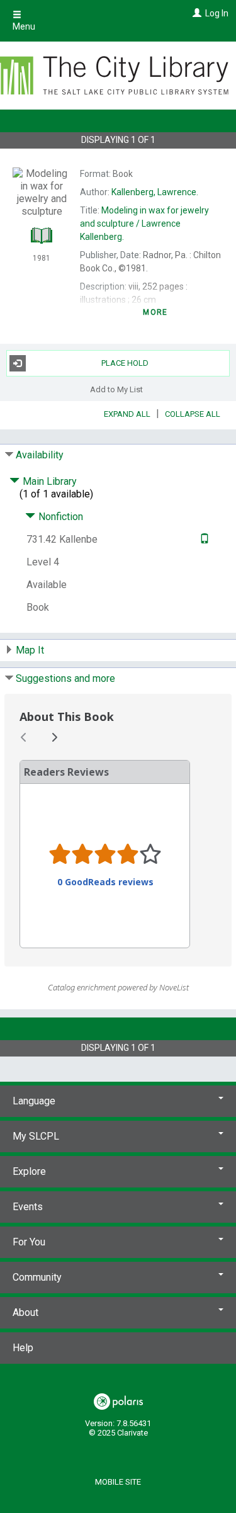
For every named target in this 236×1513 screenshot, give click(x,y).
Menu (24, 26)
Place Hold (125, 363)
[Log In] (195, 13)
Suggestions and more (65, 678)
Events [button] (28, 1207)
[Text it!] (203, 539)
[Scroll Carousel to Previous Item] (24, 737)
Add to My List (116, 389)
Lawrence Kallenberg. (144, 223)
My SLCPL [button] (36, 1136)
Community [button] (37, 1277)
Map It (30, 650)
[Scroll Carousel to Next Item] (54, 737)
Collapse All (192, 414)
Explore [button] (29, 1171)
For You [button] (29, 1242)
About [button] (25, 1312)
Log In (216, 13)
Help (23, 1348)
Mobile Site (118, 1482)
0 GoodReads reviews (105, 882)
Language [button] (34, 1101)
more (155, 312)
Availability (40, 455)
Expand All (127, 414)
